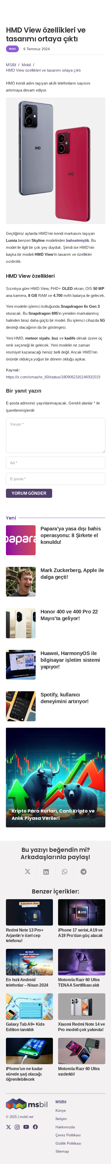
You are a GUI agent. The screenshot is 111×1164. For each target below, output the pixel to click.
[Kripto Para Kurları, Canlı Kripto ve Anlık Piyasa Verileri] (55, 777)
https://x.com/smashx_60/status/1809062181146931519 (53, 377)
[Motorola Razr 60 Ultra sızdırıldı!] (81, 1051)
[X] (8, 1127)
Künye (61, 1110)
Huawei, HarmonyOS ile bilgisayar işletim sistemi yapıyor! (70, 660)
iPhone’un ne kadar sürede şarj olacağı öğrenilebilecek (24, 1074)
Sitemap (62, 1151)
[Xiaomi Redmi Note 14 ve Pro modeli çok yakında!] (81, 1006)
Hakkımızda (65, 1127)
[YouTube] (26, 1127)
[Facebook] (35, 1127)
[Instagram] (17, 1127)
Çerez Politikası (68, 1135)
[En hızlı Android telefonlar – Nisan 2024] (29, 962)
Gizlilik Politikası (68, 1143)
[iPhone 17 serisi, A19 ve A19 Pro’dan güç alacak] (81, 912)
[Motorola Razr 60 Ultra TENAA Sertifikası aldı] (81, 962)
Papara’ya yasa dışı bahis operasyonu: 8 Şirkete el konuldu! (71, 535)
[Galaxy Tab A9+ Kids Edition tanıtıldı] (29, 1006)
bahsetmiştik (77, 240)
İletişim (61, 1119)
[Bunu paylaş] (27, 872)
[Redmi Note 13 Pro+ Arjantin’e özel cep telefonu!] (29, 912)
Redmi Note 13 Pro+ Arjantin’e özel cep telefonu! (24, 935)
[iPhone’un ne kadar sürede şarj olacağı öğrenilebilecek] (29, 1051)
